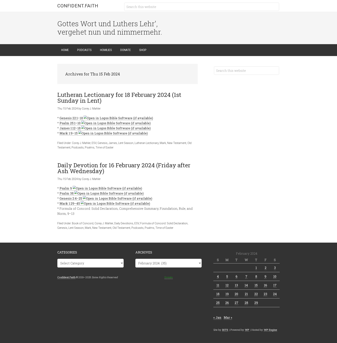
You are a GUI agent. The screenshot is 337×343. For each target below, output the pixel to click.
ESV (94, 143)
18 (217, 294)
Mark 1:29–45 (69, 203)
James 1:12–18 (70, 128)
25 (218, 303)
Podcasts (78, 147)
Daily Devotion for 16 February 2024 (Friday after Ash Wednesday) (123, 168)
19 (227, 294)
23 (265, 294)
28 (246, 303)
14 (246, 285)
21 (246, 294)
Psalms (89, 147)
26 (227, 303)
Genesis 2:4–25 (70, 198)
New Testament (176, 143)
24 (275, 294)
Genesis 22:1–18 (71, 118)
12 (227, 285)
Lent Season (125, 143)
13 (236, 285)
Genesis (102, 143)
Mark (163, 143)
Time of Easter (105, 147)
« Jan (217, 317)
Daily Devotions (123, 223)
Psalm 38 (66, 193)
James (113, 143)
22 (256, 294)
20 (236, 294)
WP (247, 329)
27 (236, 303)
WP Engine (270, 329)
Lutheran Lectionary (147, 143)
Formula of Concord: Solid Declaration (164, 223)
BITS (225, 329)
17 (275, 285)
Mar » (228, 317)
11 (217, 285)
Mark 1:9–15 (68, 133)
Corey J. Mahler (81, 143)
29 (256, 303)
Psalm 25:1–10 (70, 123)
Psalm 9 (65, 188)
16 (265, 285)
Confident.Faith (77, 6)
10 (274, 276)
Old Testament (121, 227)
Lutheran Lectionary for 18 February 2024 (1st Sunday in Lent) (119, 97)
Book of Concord (82, 223)
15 (256, 285)
